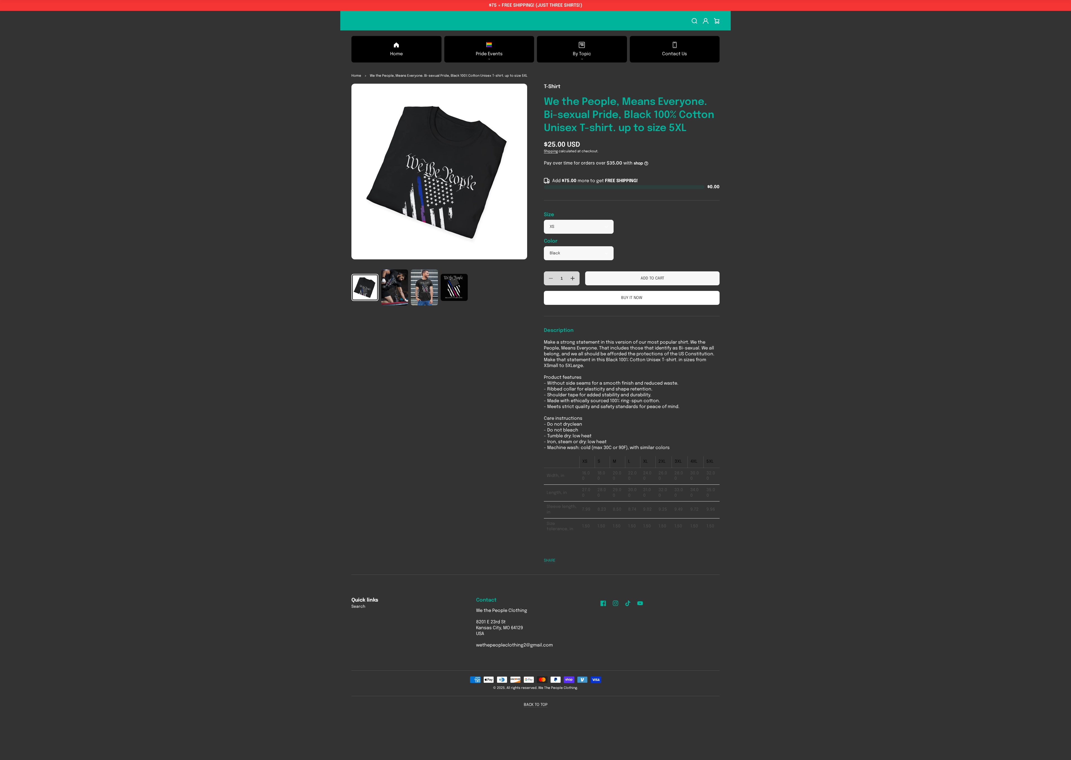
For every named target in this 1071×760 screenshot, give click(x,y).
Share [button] (550, 561)
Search (358, 607)
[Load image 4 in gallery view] (454, 287)
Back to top (535, 705)
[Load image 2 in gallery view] (394, 287)
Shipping (551, 151)
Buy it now (631, 298)
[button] (489, 49)
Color (551, 241)
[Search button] (694, 20)
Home (356, 76)
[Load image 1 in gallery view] (364, 287)
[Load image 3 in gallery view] (424, 287)
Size (549, 214)
